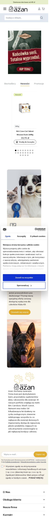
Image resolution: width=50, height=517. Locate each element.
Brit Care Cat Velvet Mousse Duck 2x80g (25, 133)
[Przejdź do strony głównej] (22, 9)
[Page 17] (20, 155)
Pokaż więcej (36, 478)
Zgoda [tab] (8, 236)
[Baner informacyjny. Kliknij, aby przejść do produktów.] (25, 52)
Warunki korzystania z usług (30, 462)
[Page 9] (15, 153)
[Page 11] (20, 153)
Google (43, 462)
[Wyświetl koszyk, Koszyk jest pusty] (43, 9)
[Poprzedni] (10, 52)
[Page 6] (28, 150)
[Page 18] (23, 155)
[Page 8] (32, 150)
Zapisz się (40, 454)
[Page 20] (28, 155)
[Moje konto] (39, 9)
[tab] (10, 83)
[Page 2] (18, 150)
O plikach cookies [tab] (37, 236)
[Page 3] (20, 150)
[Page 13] (25, 153)
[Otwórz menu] (5, 9)
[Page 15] (30, 153)
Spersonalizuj (23, 285)
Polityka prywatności (12, 462)
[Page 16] (32, 153)
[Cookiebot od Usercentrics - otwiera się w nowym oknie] (34, 229)
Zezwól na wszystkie (24, 277)
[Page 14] (28, 153)
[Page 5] (25, 150)
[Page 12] (23, 153)
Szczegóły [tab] (21, 236)
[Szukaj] (42, 17)
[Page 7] (30, 150)
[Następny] (38, 52)
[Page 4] (23, 150)
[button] (24, 492)
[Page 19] (25, 155)
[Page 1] (15, 150)
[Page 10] (18, 153)
